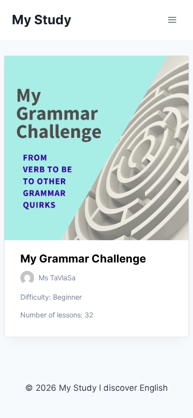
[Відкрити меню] (172, 19)
